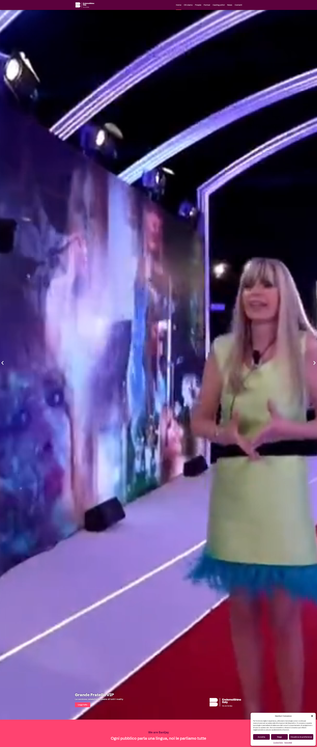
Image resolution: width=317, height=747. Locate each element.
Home (178, 5)
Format (207, 5)
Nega (279, 737)
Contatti (238, 5)
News (229, 5)
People (198, 5)
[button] (312, 716)
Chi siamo (188, 5)
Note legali (288, 743)
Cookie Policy (278, 743)
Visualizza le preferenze (301, 737)
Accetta (261, 737)
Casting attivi (219, 5)
